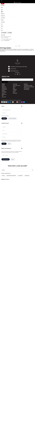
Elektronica (4, 94)
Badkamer (9, 6)
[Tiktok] (20, 74)
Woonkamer (22, 6)
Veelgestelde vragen (28, 85)
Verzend (4, 81)
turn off (8, 50)
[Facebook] (15, 74)
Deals (14, 91)
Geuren (3, 93)
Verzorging (4, 91)
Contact (14, 90)
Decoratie (4, 96)
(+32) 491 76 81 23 (13, 68)
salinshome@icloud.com (14, 70)
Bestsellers (15, 93)
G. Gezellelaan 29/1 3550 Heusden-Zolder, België (18, 66)
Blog (14, 88)
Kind (3, 95)
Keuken (4, 6)
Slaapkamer (15, 6)
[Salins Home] (17, 2)
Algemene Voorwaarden (29, 86)
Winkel (14, 86)
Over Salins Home (16, 85)
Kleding (28, 6)
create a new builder (17, 50)
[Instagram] (17, 74)
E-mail (3, 78)
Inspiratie (15, 89)
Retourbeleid (26, 89)
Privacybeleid (26, 88)
